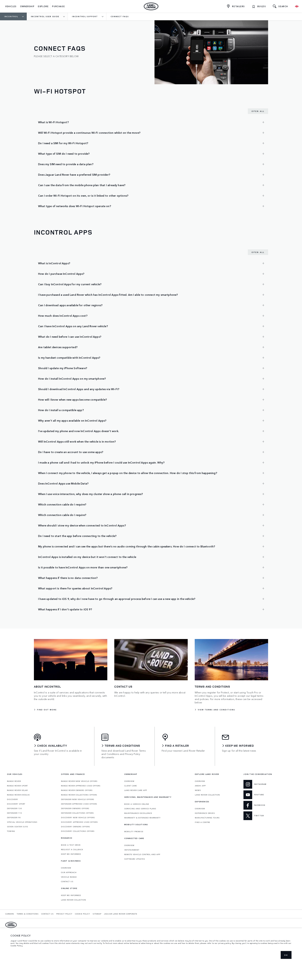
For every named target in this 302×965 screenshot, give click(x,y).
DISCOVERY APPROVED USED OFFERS (79, 822)
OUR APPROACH (69, 872)
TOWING (11, 831)
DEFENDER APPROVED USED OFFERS (79, 804)
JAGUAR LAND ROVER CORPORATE (120, 914)
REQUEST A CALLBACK (72, 849)
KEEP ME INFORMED (71, 854)
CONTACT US (67, 881)
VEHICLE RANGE (69, 877)
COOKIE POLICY (82, 914)
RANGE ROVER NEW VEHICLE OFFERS (79, 781)
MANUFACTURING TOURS (207, 817)
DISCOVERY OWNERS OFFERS (75, 826)
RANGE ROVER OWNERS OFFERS (77, 790)
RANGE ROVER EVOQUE (18, 795)
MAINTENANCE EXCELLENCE (138, 813)
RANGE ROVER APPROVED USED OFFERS (80, 785)
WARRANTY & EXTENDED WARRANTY (142, 817)
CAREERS (9, 914)
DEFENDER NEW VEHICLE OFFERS (77, 799)
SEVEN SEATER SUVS (17, 826)
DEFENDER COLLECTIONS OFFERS (77, 813)
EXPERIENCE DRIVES (205, 813)
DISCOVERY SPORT (16, 804)
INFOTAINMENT (131, 850)
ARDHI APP (200, 785)
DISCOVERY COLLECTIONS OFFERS (78, 831)
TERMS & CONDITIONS (28, 914)
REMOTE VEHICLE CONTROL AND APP (142, 854)
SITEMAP (97, 914)
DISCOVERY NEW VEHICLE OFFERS (78, 817)
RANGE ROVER (14, 781)
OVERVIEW (66, 868)
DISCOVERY (12, 799)
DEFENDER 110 (14, 813)
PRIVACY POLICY (64, 914)
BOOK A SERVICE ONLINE (136, 804)
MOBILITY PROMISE (133, 831)
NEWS (198, 790)
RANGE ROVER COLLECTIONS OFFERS (79, 795)
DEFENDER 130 (14, 808)
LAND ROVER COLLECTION (73, 900)
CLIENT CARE (130, 785)
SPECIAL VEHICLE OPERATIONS (22, 822)
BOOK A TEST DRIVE (71, 845)
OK (286, 955)
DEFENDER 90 (14, 817)
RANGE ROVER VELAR (17, 790)
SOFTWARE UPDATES (134, 859)
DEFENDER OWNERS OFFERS (75, 808)
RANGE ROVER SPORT (17, 785)
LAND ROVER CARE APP (135, 790)
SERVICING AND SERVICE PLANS (140, 808)
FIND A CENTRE (202, 822)
